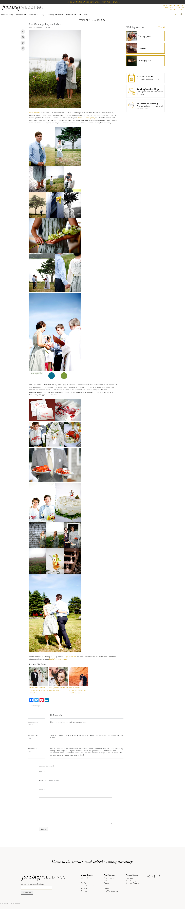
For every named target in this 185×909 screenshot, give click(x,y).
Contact (84, 891)
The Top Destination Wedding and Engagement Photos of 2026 (92, 2)
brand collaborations (174, 8)
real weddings (35, 706)
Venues (106, 886)
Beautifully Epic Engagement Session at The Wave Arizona (77, 690)
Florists (106, 889)
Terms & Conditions (88, 886)
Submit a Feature (132, 883)
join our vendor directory (172, 6)
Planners (107, 883)
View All (161, 27)
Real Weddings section (58, 659)
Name (42, 772)
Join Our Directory (111, 891)
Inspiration (130, 878)
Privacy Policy (86, 881)
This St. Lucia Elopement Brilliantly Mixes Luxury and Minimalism (38, 690)
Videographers (109, 881)
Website (42, 789)
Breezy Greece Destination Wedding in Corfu (58, 689)
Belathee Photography (86, 118)
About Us (84, 878)
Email (49, 781)
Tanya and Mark (35, 113)
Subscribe (27, 893)
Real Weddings (131, 881)
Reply (29, 724)
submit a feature (177, 10)
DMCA (83, 883)
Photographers (109, 878)
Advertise (84, 889)
